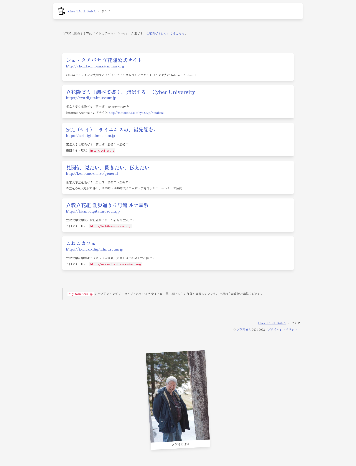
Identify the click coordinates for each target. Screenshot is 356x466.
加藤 (189, 293)
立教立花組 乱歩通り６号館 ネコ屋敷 (107, 205)
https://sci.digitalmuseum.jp (90, 135)
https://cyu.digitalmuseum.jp (91, 97)
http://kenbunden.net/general (92, 173)
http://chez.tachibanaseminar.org (95, 66)
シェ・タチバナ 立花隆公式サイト (104, 60)
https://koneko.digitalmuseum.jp (94, 249)
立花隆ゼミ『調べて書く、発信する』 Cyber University (130, 91)
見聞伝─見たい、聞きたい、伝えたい (108, 167)
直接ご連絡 (241, 293)
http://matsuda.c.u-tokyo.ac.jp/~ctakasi (136, 112)
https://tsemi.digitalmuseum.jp (93, 211)
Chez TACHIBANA (82, 11)
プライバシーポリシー (282, 329)
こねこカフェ (81, 243)
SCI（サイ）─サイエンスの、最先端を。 (112, 129)
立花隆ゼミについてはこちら (165, 33)
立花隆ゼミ (243, 329)
